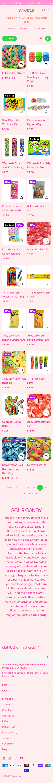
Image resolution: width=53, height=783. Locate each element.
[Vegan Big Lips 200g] (39, 233)
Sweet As (16, 776)
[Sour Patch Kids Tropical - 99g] (14, 104)
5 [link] (40, 487)
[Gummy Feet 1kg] (39, 449)
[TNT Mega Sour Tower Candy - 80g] (14, 276)
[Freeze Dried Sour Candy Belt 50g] (14, 233)
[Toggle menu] (3, 10)
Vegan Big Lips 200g (38, 249)
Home (10, 28)
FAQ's (5, 721)
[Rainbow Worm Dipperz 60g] (39, 104)
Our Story (7, 710)
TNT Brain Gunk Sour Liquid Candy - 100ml (38, 77)
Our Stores (8, 743)
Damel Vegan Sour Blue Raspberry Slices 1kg (12, 469)
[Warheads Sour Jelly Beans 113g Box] (39, 147)
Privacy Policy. (9, 676)
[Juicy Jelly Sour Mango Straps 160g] (39, 319)
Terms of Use (40, 672)
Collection (23, 28)
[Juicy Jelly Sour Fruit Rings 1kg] (14, 362)
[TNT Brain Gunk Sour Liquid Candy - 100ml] (39, 57)
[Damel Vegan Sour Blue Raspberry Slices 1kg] (14, 449)
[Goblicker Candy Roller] (14, 406)
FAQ (4, 690)
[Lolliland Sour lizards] (14, 57)
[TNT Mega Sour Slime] (39, 362)
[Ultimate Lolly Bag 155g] (39, 190)
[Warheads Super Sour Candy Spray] (14, 147)
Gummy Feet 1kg (36, 465)
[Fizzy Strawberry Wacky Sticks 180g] (14, 190)
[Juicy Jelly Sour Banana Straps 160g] (14, 319)
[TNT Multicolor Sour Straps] (39, 276)
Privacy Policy (9, 732)
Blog (4, 749)
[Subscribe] (47, 657)
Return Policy (9, 726)
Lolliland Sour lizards (13, 73)
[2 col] (48, 38)
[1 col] (41, 38)
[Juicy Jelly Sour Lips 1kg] (39, 406)
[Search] (44, 10)
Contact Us (8, 715)
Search (6, 704)
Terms (5, 738)
